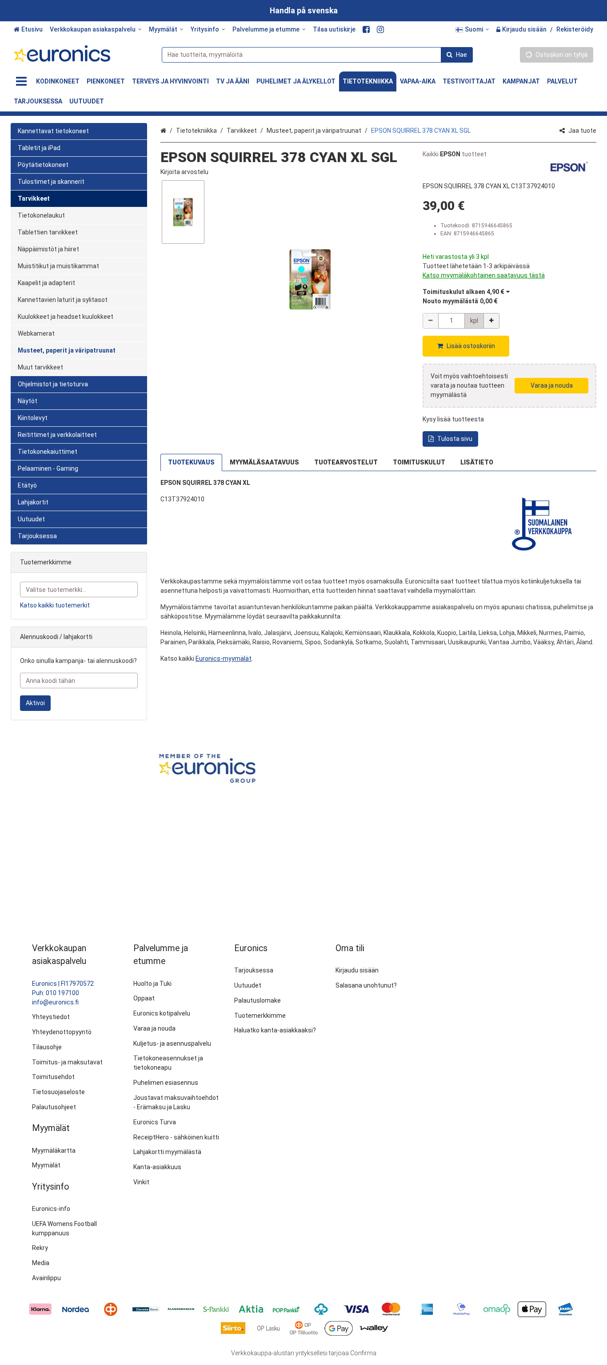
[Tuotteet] (21, 81)
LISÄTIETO (476, 462)
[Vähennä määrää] (431, 321)
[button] (184, 171)
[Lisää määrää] (491, 321)
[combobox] (317, 55)
